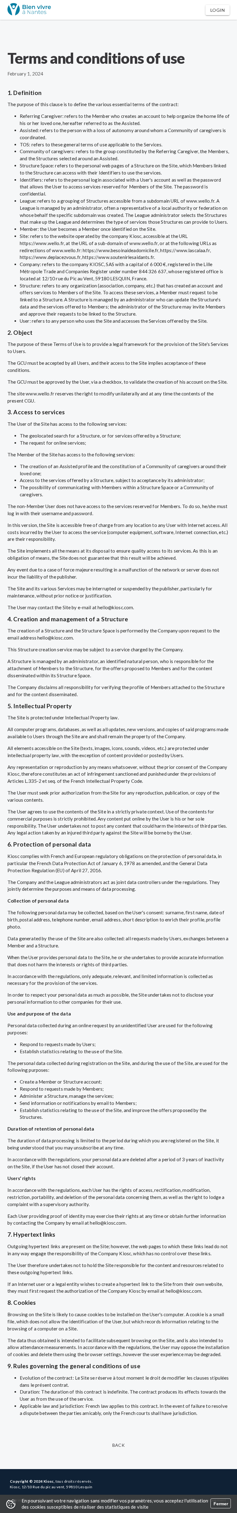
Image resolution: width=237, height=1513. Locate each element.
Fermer (221, 1503)
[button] (218, 10)
